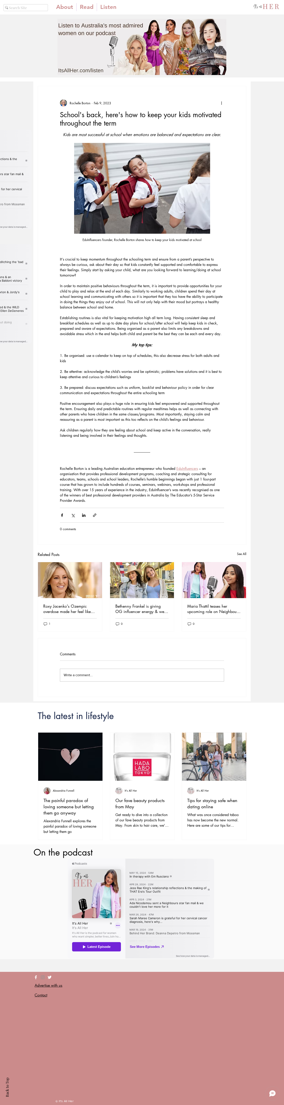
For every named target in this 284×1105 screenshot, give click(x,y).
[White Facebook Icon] (35, 977)
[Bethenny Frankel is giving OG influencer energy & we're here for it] (142, 580)
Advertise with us (48, 985)
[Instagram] (42, 977)
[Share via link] (95, 515)
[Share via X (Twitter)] (73, 515)
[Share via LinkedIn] (84, 515)
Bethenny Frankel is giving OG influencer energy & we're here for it (142, 608)
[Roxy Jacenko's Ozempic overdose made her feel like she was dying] (70, 580)
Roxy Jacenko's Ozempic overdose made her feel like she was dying (67, 608)
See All (241, 554)
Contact (41, 995)
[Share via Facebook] (62, 515)
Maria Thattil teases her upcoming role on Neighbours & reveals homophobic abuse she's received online (213, 608)
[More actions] (221, 103)
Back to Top (7, 1087)
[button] (87, 7)
